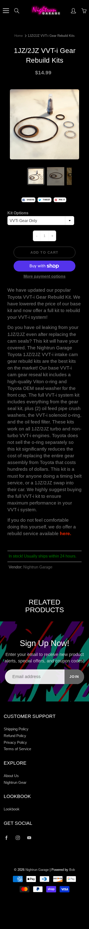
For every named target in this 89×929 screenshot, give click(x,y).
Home (18, 36)
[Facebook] (6, 838)
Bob (72, 870)
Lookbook (12, 809)
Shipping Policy (16, 729)
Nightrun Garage (37, 567)
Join (74, 677)
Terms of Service (17, 749)
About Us (11, 776)
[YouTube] (29, 838)
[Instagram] (17, 838)
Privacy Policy (15, 742)
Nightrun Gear (15, 783)
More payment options (44, 276)
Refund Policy (15, 736)
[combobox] (40, 220)
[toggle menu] (5, 10)
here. (65, 533)
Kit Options (17, 213)
